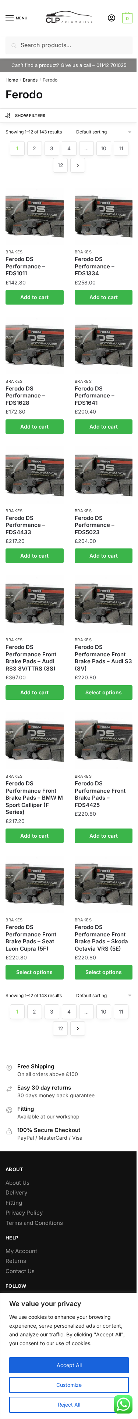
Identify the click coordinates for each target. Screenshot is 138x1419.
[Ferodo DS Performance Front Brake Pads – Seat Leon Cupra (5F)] (35, 884)
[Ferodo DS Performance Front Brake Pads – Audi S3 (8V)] (104, 604)
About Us (17, 1182)
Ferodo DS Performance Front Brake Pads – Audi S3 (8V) (103, 658)
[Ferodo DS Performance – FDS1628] (35, 345)
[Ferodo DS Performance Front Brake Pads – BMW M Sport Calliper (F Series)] (35, 741)
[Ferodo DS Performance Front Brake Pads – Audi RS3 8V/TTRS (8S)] (35, 604)
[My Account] (111, 18)
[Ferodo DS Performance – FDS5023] (104, 475)
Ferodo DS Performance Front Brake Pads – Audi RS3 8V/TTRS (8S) (31, 658)
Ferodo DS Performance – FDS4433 (25, 525)
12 (60, 165)
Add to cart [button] (34, 297)
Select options (103, 692)
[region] (69, 1356)
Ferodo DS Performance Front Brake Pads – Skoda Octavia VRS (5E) (101, 938)
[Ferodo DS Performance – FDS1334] (104, 216)
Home (12, 80)
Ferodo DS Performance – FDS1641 (94, 395)
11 (121, 148)
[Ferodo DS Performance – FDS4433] (35, 475)
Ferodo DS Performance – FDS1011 (25, 266)
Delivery (16, 1192)
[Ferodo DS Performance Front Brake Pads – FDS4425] (104, 741)
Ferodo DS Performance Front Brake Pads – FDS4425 (100, 794)
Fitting (14, 1202)
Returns (16, 1260)
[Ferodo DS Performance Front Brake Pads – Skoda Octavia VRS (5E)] (104, 884)
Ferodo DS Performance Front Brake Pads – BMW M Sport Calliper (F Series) (34, 797)
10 (103, 148)
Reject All (69, 1404)
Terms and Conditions (34, 1222)
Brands (30, 80)
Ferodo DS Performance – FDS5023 (94, 525)
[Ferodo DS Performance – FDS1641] (104, 345)
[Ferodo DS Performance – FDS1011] (35, 216)
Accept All (69, 1365)
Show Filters (30, 115)
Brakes (14, 251)
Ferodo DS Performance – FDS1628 (25, 395)
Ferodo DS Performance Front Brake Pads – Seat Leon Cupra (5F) (31, 938)
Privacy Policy (24, 1212)
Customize (69, 1385)
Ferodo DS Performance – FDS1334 (94, 266)
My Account (21, 1251)
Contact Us (20, 1271)
